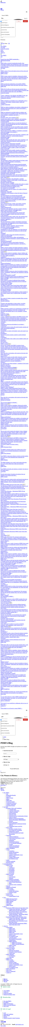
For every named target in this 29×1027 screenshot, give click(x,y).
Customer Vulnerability (14, 810)
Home (4, 736)
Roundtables (12, 870)
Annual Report (12, 940)
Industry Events (9, 895)
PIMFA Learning (10, 874)
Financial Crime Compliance (15, 884)
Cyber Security (12, 839)
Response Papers (10, 862)
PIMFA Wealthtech (10, 848)
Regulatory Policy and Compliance (14, 808)
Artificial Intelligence (13, 836)
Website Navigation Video (9, 994)
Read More (3, 785)
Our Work (3, 47)
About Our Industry (10, 948)
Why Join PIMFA (7, 1001)
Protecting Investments (14, 950)
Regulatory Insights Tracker (15, 829)
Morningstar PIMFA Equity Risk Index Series (16, 917)
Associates (11, 957)
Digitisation (11, 840)
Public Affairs (9, 827)
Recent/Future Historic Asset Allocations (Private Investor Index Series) (18, 912)
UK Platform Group (13, 858)
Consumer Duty (12, 809)
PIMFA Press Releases (11, 900)
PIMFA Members (13, 941)
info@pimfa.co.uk (19, 1024)
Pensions (11, 821)
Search (25, 21)
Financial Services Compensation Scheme (18, 816)
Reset (19, 21)
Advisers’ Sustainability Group (16, 854)
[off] (1, 37)
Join (3, 10)
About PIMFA (9, 927)
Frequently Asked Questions (15, 952)
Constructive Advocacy (11, 803)
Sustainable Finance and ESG (15, 826)
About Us (3, 52)
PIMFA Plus (9, 800)
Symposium (11, 871)
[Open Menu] (1, 988)
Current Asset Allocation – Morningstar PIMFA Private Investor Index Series (17, 910)
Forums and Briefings (14, 852)
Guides (7, 860)
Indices (2, 51)
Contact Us (8, 972)
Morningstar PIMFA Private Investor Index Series (17, 907)
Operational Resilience (14, 841)
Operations (8, 835)
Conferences (12, 867)
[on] (2, 37)
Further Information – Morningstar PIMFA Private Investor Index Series (18, 915)
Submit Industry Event (14, 896)
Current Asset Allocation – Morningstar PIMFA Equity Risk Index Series (17, 919)
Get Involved (9, 893)
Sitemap (5, 1016)
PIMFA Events (9, 865)
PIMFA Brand (6, 1015)
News (2, 50)
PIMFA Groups (9, 797)
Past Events (11, 873)
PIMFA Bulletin (9, 901)
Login (3, 43)
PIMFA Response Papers (11, 898)
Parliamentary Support (14, 831)
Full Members (12, 955)
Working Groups (12, 853)
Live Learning (12, 876)
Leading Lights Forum (14, 857)
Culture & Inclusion (13, 812)
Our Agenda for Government (15, 830)
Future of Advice (13, 817)
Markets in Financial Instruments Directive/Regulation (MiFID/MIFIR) (17, 819)
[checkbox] (8, 22)
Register (4, 2)
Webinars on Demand (14, 879)
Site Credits (3, 1025)
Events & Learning (5, 48)
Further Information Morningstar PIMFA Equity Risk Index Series (18, 924)
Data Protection (12, 813)
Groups (8, 849)
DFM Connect (12, 856)
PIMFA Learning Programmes (13, 880)
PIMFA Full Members (17, 942)
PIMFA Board (12, 929)
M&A (10, 883)
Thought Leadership (10, 861)
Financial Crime (12, 814)
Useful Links (12, 953)
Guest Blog (8, 904)
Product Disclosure (13, 822)
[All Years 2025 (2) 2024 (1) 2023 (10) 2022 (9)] (6, 765)
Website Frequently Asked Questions (11, 1018)
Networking (11, 869)
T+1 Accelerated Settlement (15, 843)
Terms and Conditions (8, 1014)
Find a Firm (11, 946)
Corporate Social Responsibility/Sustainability (15, 938)
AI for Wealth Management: (15, 882)
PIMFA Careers (12, 945)
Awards (10, 866)
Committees (11, 851)
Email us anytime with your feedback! (19, 985)
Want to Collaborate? (11, 971)
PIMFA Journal (9, 905)
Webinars (11, 878)
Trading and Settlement (14, 845)
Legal (4, 1012)
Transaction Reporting (14, 847)
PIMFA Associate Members (18, 944)
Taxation (11, 844)
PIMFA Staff (12, 928)
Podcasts (11, 875)
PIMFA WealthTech (10, 968)
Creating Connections (11, 804)
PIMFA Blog (9, 902)
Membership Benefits (11, 795)
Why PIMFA (3, 46)
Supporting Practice (10, 805)
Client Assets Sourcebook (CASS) (16, 838)
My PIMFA (6, 1002)
